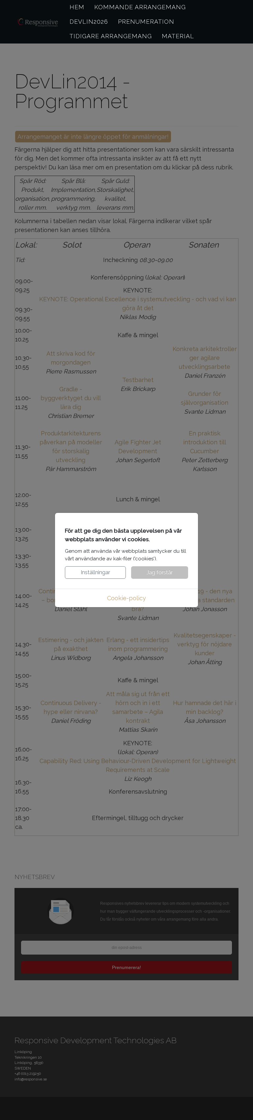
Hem (77, 7)
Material (178, 36)
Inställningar (95, 572)
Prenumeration (146, 21)
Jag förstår (160, 572)
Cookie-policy (126, 598)
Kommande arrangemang (140, 7)
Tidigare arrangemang (111, 36)
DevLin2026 (89, 21)
